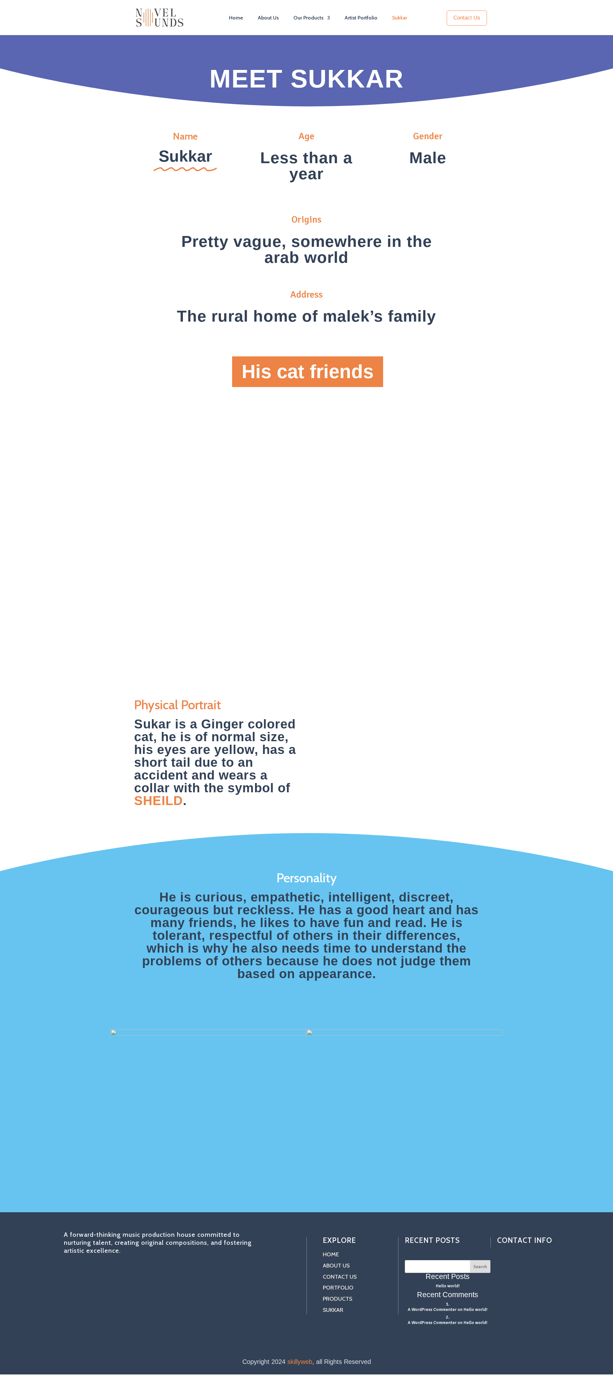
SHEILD (158, 801)
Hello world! (448, 1286)
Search (480, 1266)
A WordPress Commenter (432, 1322)
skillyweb (299, 1361)
